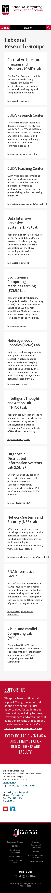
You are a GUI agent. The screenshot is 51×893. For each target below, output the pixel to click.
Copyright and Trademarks (15, 851)
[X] (19, 876)
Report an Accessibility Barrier (36, 856)
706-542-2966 (15, 798)
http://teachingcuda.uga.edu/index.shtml (27, 204)
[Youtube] (31, 876)
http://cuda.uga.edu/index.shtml (22, 154)
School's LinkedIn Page (13, 809)
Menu (6, 27)
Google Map (8, 801)
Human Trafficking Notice (15, 861)
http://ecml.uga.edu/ (17, 326)
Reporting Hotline (36, 861)
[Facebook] (16, 876)
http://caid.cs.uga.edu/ (18, 101)
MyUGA (15, 846)
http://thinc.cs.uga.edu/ (18, 439)
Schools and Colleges (15, 842)
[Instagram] (23, 876)
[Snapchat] (27, 876)
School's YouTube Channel (5, 809)
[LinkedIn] (34, 876)
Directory (36, 842)
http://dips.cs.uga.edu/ (18, 263)
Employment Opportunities (36, 846)
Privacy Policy (9, 782)
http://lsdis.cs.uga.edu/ (18, 503)
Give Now (28, 27)
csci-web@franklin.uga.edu (16, 792)
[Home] (25, 12)
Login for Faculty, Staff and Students (20, 785)
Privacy (36, 851)
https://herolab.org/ (17, 384)
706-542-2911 (18, 795)
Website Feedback (15, 856)
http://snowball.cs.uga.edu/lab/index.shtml (28, 557)
